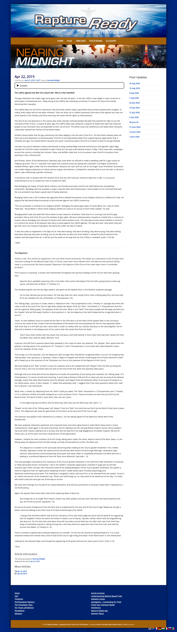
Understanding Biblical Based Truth (106, 596)
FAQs (69, 40)
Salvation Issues (98, 599)
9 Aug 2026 (134, 93)
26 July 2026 (134, 102)
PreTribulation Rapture (24, 602)
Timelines (81, 40)
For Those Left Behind (24, 607)
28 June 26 (133, 122)
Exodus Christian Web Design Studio (109, 624)
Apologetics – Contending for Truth (106, 602)
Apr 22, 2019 (35, 561)
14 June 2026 (134, 132)
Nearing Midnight (53, 80)
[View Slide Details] (88, 21)
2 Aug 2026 (134, 98)
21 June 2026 (134, 127)
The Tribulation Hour (24, 605)
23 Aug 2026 (134, 83)
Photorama (95, 40)
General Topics (97, 613)
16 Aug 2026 (134, 88)
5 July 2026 (134, 117)
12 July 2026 (134, 112)
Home (60, 40)
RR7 (38, 80)
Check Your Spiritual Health (103, 605)
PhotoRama (19, 610)
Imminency (96, 607)
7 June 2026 (134, 136)
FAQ (16, 596)
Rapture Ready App (99, 610)
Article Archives (98, 593)
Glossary (111, 40)
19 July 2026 (134, 107)
